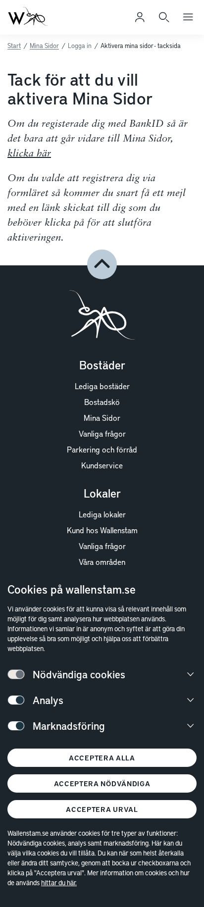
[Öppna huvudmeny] (188, 17)
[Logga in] (139, 17)
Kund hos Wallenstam (102, 529)
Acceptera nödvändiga (102, 783)
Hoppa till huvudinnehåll (57, 21)
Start (14, 45)
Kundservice (102, 464)
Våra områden (102, 561)
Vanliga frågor (102, 433)
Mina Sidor (44, 45)
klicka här (29, 154)
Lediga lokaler (102, 513)
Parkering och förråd (102, 449)
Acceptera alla (102, 757)
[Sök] (163, 17)
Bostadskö (102, 401)
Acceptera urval (102, 809)
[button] (102, 264)
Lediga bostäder (102, 385)
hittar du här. (59, 882)
